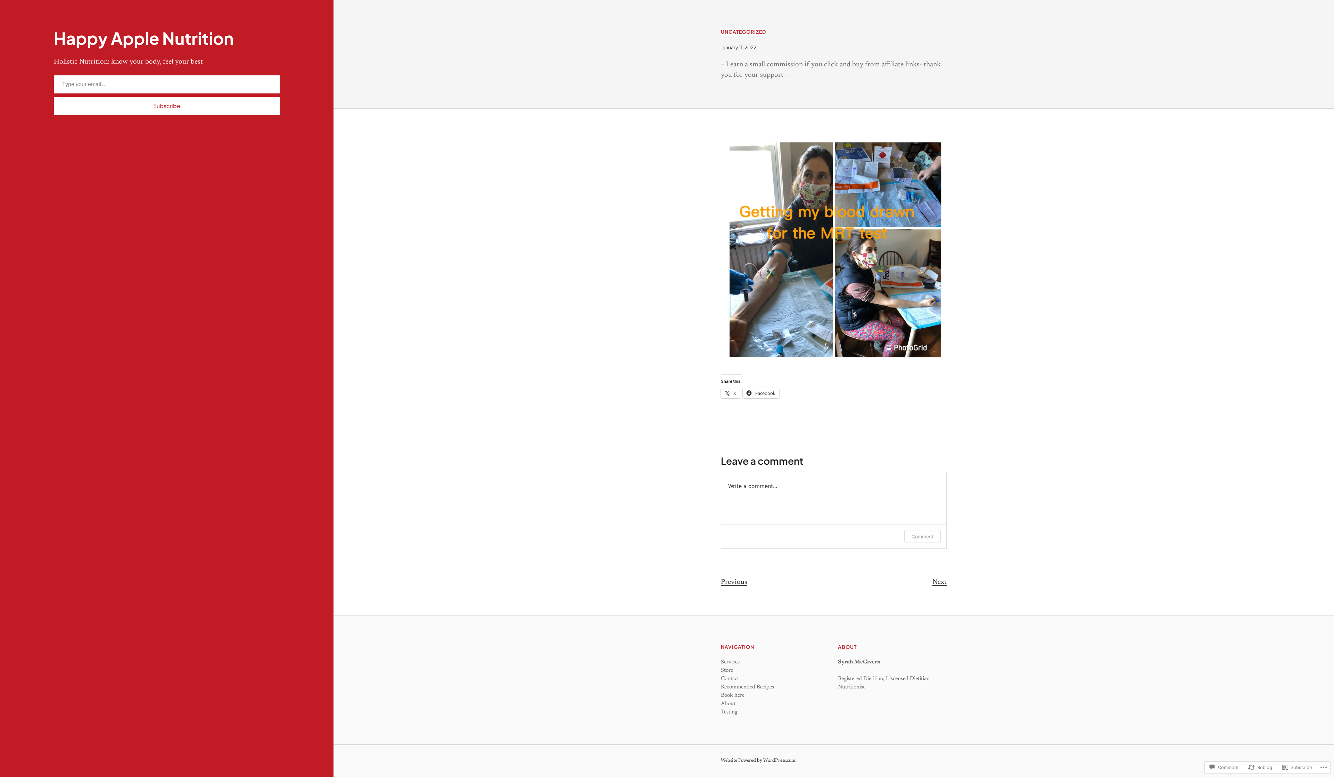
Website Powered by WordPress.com (758, 760)
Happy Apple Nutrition (143, 38)
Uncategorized (743, 31)
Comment (922, 536)
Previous (734, 582)
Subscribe (166, 105)
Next (939, 582)
